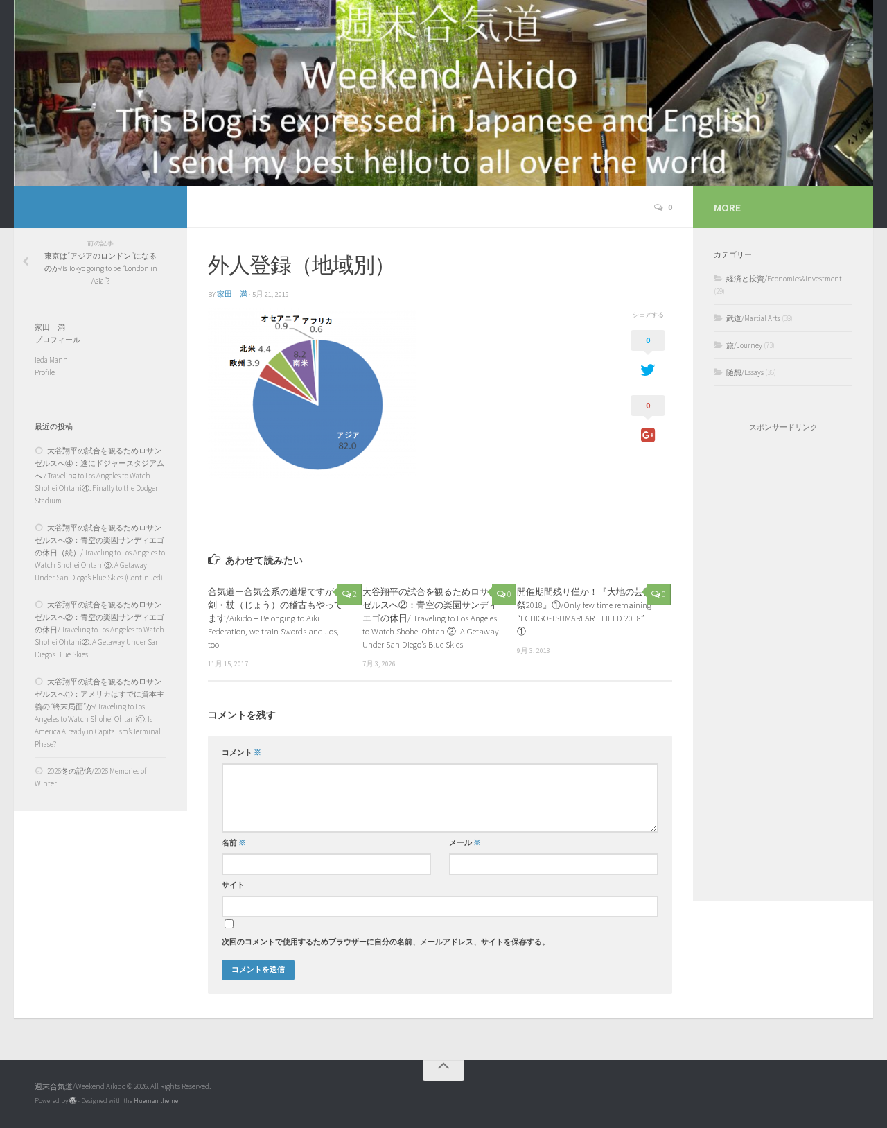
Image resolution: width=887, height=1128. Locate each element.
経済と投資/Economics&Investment (784, 279)
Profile (45, 372)
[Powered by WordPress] (72, 1100)
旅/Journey (744, 345)
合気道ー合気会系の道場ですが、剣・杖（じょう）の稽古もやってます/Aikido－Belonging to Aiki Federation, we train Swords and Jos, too (275, 618)
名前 (234, 842)
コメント (241, 752)
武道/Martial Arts (753, 318)
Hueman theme (156, 1100)
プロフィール (57, 340)
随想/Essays (745, 372)
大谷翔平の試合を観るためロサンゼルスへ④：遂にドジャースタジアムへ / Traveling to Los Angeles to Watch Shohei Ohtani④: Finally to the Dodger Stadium (99, 475)
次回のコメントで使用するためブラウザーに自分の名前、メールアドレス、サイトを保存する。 (386, 941)
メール (465, 842)
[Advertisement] (783, 666)
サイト (233, 885)
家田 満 (232, 294)
